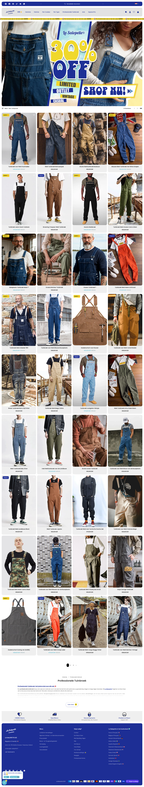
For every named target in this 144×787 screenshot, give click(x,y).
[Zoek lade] (126, 12)
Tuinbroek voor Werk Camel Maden (125, 348)
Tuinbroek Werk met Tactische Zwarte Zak (89, 529)
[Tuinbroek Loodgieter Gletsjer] (89, 380)
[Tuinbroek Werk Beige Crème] (54, 380)
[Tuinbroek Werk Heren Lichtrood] (125, 260)
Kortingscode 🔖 (15, 777)
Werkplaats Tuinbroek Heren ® (19, 287)
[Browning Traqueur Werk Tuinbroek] (54, 199)
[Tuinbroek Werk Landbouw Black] (19, 501)
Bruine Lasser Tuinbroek (89, 469)
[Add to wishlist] (34, 115)
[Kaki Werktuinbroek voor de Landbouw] (54, 441)
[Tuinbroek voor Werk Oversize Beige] (125, 501)
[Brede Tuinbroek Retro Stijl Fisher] (19, 380)
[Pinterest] (13, 4)
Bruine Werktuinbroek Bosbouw (90, 166)
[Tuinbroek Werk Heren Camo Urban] (19, 562)
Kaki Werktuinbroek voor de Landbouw (54, 469)
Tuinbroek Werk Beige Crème (54, 408)
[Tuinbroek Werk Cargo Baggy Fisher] (89, 622)
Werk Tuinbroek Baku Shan (19, 469)
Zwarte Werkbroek (90, 227)
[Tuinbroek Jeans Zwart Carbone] (19, 199)
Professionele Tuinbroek (76, 677)
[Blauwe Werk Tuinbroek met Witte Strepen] (125, 139)
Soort (11, 108)
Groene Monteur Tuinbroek (54, 287)
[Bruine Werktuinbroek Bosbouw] (89, 139)
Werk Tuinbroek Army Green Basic (125, 408)
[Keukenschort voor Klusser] (89, 320)
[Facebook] (9, 4)
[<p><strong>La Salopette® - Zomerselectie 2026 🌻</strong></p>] (72, 4)
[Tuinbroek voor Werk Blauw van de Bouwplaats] (125, 441)
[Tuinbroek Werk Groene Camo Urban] (125, 199)
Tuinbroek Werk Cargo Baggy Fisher (89, 650)
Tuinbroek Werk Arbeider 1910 (19, 348)
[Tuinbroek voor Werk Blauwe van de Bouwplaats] (54, 562)
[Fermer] (26, 744)
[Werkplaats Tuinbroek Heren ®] (19, 260)
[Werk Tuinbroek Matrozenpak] (54, 139)
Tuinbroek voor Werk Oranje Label (54, 650)
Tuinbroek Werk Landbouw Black (18, 529)
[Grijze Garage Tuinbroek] (125, 562)
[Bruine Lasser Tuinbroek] (89, 441)
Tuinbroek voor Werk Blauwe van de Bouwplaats (54, 589)
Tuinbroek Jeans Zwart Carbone (18, 227)
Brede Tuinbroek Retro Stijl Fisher (19, 408)
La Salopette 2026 (61, 781)
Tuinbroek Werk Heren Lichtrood (125, 287)
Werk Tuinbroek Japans (54, 529)
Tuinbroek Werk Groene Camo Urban (125, 227)
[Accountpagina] (130, 12)
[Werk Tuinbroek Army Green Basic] (125, 380)
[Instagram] (6, 4)
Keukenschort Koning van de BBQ (19, 650)
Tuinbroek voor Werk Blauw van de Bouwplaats (125, 469)
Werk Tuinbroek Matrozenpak (54, 166)
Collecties (64, 677)
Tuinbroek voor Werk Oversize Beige (125, 529)
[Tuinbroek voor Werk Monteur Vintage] (125, 622)
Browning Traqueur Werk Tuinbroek (54, 227)
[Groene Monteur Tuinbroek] (54, 260)
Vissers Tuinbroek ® (90, 287)
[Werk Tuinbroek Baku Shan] (19, 441)
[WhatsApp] (24, 4)
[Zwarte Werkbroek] (89, 199)
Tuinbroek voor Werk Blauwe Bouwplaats (54, 348)
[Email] (20, 4)
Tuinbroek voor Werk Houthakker (18, 166)
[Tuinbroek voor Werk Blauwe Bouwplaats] (54, 320)
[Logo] (10, 12)
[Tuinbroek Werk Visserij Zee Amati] (89, 562)
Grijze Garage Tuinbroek (125, 589)
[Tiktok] (17, 4)
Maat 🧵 (6, 777)
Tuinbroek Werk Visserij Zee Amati (90, 589)
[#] (72, 63)
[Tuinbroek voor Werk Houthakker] (19, 139)
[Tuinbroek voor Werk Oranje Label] (54, 622)
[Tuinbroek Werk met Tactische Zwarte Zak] (89, 501)
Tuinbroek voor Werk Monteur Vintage (125, 650)
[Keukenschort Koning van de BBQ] (19, 622)
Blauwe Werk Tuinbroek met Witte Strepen (125, 166)
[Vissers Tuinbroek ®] (89, 260)
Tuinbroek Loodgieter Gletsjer (89, 408)
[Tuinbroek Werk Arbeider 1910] (19, 320)
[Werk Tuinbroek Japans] (54, 501)
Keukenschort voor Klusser (89, 348)
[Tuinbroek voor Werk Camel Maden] (125, 320)
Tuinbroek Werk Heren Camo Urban (19, 589)
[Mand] (138, 12)
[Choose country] (136, 4)
